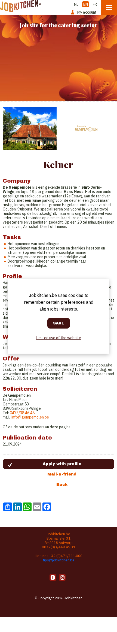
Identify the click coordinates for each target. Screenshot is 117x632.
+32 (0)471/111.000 (65, 555)
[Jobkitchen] (20, 6)
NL (76, 4)
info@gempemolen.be (30, 417)
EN (85, 4)
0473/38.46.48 (22, 412)
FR (95, 4)
